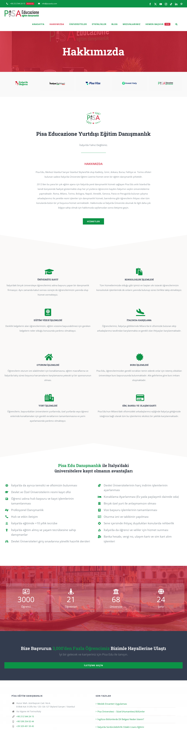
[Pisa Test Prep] (165, 77)
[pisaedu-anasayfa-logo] (93, 112)
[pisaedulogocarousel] (129, 77)
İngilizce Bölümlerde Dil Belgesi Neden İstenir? (120, 719)
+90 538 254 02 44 (25, 721)
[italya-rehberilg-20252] (21, 77)
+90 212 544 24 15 (25, 716)
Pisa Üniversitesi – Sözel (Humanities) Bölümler (121, 711)
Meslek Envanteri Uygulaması (112, 703)
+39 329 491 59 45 (25, 726)
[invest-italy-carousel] (93, 77)
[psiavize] (57, 77)
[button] (176, 24)
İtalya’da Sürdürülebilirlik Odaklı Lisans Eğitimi (120, 726)
